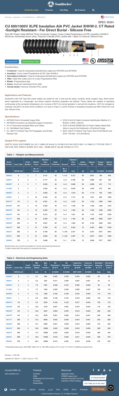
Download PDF (11, 61)
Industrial (16, 17)
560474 (9, 201)
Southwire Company (53, 393)
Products (8, 17)
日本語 (65, 389)
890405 (9, 240)
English (13, 389)
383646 (9, 223)
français (42, 389)
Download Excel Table (31, 61)
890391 (9, 236)
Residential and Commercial (43, 378)
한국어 (74, 389)
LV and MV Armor (28, 17)
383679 (9, 214)
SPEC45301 (41, 17)
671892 (9, 188)
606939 (9, 175)
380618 (9, 227)
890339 (9, 210)
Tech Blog (64, 10)
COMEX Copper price (69, 376)
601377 (9, 218)
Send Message (98, 389)
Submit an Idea (32, 10)
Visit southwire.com (12, 374)
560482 (9, 205)
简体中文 (23, 389)
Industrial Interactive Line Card (72, 378)
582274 (9, 231)
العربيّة (50, 389)
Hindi (58, 389)
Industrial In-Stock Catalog (71, 381)
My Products (80, 10)
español (32, 389)
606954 (9, 184)
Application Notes (67, 374)
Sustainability (38, 383)
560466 (9, 193)
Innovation (37, 381)
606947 (9, 180)
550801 (9, 197)
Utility (35, 376)
